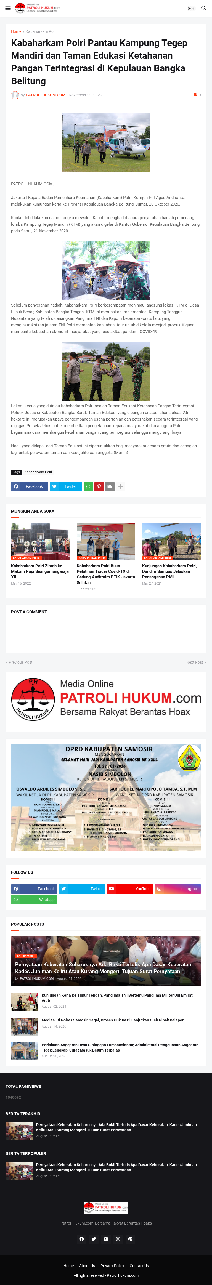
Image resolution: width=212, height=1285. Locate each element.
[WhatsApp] (88, 486)
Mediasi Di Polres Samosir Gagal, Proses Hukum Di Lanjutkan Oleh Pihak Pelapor (113, 1020)
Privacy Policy (112, 1265)
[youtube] (106, 1239)
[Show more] (120, 486)
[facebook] (81, 1239)
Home (16, 32)
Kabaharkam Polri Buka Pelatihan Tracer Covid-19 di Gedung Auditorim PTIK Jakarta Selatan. (106, 574)
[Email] (110, 486)
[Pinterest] (99, 486)
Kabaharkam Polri (41, 32)
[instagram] (118, 1239)
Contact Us (139, 1265)
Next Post (194, 662)
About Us (87, 1265)
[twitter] (94, 1239)
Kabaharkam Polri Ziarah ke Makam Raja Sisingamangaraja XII (40, 571)
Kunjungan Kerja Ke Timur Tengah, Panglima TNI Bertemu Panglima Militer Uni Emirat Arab (117, 998)
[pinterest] (130, 1239)
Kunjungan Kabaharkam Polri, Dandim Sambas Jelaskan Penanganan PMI (169, 571)
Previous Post (21, 662)
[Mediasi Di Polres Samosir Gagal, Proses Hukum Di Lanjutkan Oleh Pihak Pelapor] (24, 1027)
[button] (7, 8)
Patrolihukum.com (123, 1275)
